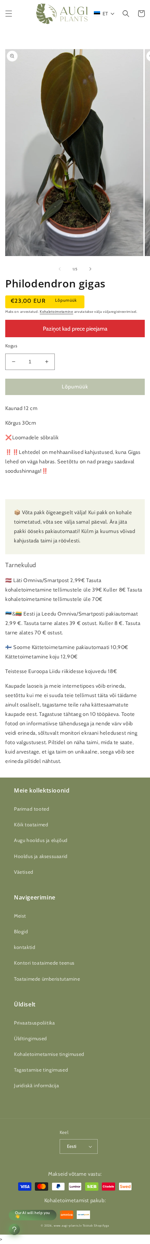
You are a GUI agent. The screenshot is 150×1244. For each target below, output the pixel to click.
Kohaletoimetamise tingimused (49, 1054)
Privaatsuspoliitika (34, 1023)
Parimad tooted (31, 809)
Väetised (23, 872)
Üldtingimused (30, 1038)
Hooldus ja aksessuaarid (41, 856)
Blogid (21, 931)
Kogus (11, 345)
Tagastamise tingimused (41, 1070)
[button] (8, 13)
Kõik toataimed (31, 824)
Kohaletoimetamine (56, 311)
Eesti (72, 1146)
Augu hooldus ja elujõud (41, 840)
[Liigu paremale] (90, 269)
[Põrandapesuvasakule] (59, 269)
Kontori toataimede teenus (44, 963)
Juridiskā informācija (36, 1085)
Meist (20, 916)
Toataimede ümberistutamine (47, 979)
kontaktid (24, 947)
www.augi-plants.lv (68, 1225)
